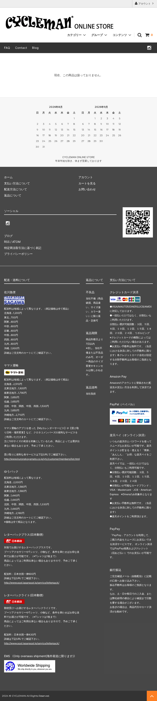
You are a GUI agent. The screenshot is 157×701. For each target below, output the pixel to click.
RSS (7, 241)
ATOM (16, 241)
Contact (21, 47)
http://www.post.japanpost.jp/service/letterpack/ (31, 582)
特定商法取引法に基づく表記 (22, 248)
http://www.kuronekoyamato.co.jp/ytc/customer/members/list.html (42, 458)
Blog (35, 47)
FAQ (7, 47)
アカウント (144, 3)
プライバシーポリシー (18, 253)
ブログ (8, 235)
